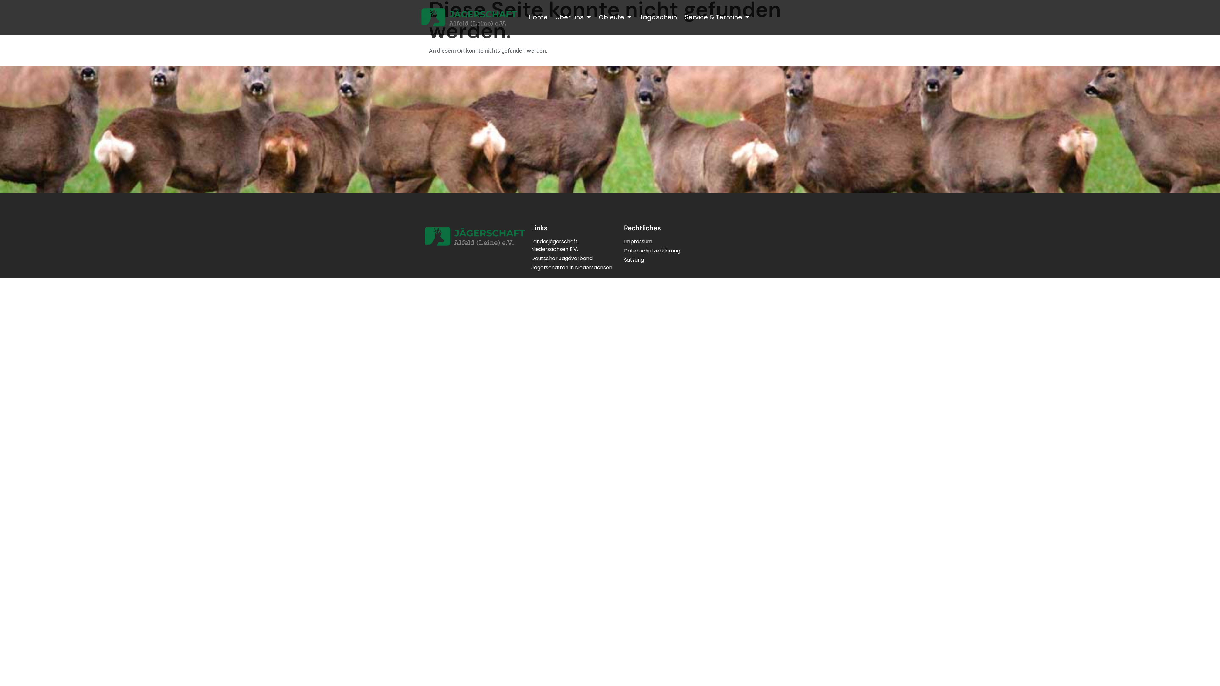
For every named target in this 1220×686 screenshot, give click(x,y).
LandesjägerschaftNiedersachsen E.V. (554, 245)
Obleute (611, 17)
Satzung (634, 260)
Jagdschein (658, 17)
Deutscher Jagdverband (562, 258)
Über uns (569, 17)
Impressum (638, 241)
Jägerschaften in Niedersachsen (571, 267)
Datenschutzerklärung (652, 250)
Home (538, 17)
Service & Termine (713, 17)
